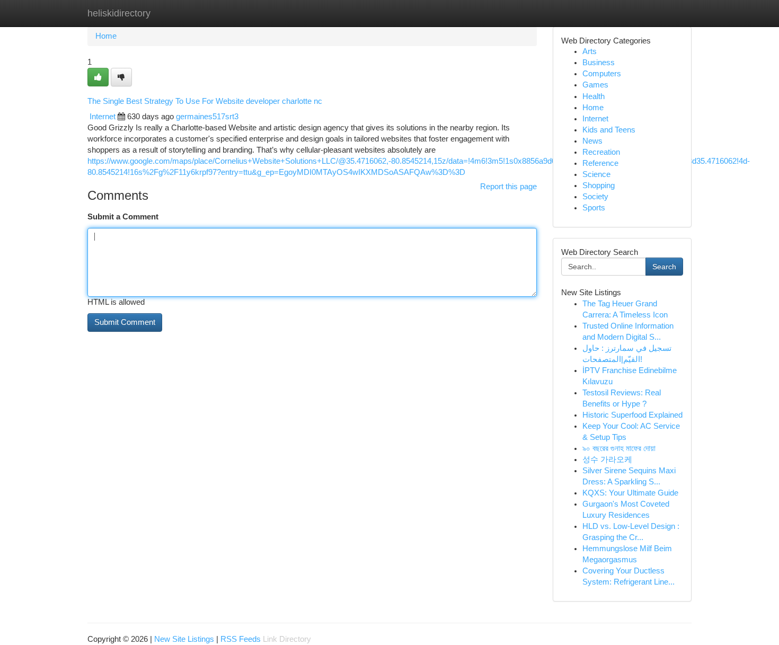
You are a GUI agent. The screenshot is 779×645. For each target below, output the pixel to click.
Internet (103, 116)
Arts (589, 51)
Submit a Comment (122, 217)
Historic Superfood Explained (632, 415)
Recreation (601, 152)
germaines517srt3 (207, 116)
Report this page (508, 186)
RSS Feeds (240, 639)
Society (595, 196)
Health (593, 96)
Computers (601, 73)
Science (596, 174)
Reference (600, 163)
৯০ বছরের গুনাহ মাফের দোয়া (619, 448)
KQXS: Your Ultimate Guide (630, 493)
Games (595, 85)
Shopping (598, 185)
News (592, 141)
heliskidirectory (119, 13)
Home (106, 36)
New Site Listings (184, 639)
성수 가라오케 (607, 459)
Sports (593, 208)
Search (664, 266)
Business (598, 62)
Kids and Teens (608, 130)
